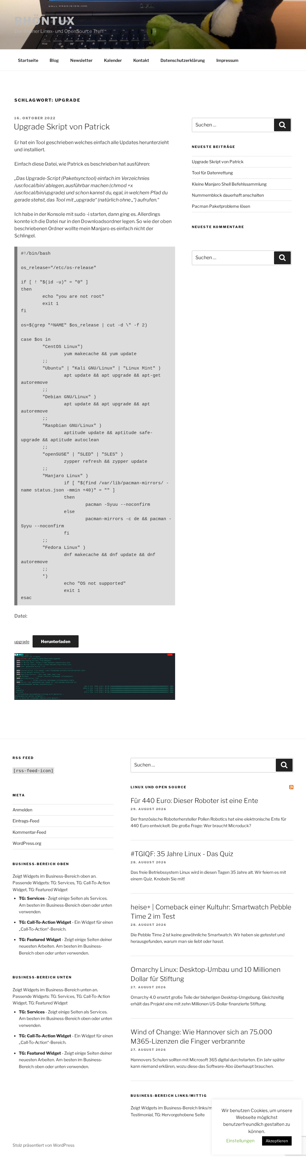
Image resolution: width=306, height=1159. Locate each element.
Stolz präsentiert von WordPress (43, 1145)
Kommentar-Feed (29, 832)
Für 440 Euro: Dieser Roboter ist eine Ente (194, 800)
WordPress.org (27, 843)
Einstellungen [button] (240, 1140)
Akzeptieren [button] (277, 1140)
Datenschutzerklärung (182, 60)
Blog (54, 60)
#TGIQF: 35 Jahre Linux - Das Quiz (182, 854)
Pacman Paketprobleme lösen (221, 206)
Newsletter (81, 60)
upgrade (21, 641)
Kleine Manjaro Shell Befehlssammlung (229, 184)
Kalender (113, 60)
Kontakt (141, 60)
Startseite (28, 60)
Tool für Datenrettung (212, 172)
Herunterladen (55, 641)
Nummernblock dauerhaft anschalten (228, 195)
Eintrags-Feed (26, 820)
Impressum (227, 60)
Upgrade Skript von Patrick (62, 126)
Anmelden (22, 809)
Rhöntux (45, 21)
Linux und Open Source (158, 787)
